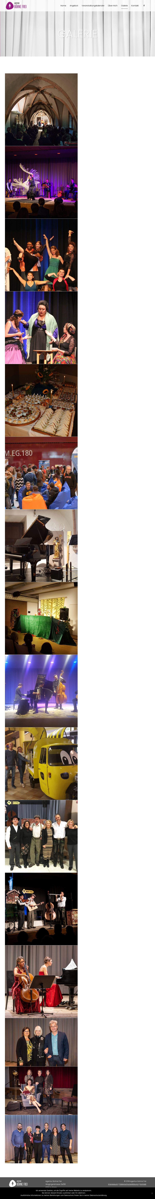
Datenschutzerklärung (128, 1184)
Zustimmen (112, 1195)
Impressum (113, 1184)
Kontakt (143, 1184)
